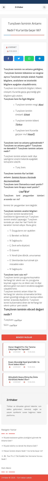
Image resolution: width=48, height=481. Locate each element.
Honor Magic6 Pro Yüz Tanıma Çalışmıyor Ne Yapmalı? (21, 348)
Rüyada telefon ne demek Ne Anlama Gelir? (21, 446)
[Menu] (3, 7)
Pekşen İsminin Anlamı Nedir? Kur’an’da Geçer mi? (23, 451)
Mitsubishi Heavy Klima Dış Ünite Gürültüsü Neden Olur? (23, 378)
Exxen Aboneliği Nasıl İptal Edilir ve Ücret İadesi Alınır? (23, 363)
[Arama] (44, 7)
